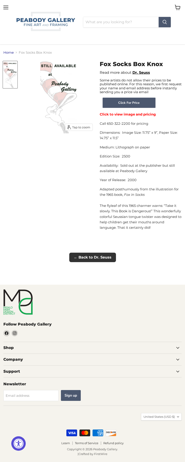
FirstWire (100, 454)
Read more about (125, 72)
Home (8, 52)
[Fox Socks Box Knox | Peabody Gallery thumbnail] (10, 74)
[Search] (165, 22)
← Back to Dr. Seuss (92, 257)
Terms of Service (86, 443)
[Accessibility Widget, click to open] (18, 443)
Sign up (71, 395)
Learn (65, 443)
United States (159, 416)
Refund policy (113, 443)
